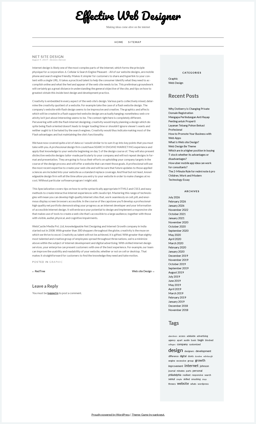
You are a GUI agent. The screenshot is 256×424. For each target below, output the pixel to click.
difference (173, 356)
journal (171, 370)
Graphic (56, 261)
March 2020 (175, 243)
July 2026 (174, 197)
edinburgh (208, 356)
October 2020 (177, 226)
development (203, 351)
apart (179, 340)
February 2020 (177, 247)
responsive (197, 375)
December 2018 (178, 305)
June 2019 (174, 280)
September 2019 (178, 268)
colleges (172, 344)
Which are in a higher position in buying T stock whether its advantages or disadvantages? (191, 154)
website (183, 383)
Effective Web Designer (128, 15)
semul (171, 379)
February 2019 (177, 297)
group (191, 360)
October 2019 (177, 264)
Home (119, 42)
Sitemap (134, 42)
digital (183, 356)
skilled (186, 379)
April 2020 (174, 239)
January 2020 (176, 251)
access (182, 336)
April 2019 (174, 289)
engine (171, 360)
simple (179, 379)
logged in (52, 293)
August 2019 (176, 272)
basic (193, 340)
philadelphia (174, 374)
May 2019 (174, 284)
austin (187, 340)
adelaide (191, 336)
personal (197, 370)
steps (204, 379)
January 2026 (176, 205)
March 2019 (175, 293)
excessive (181, 360)
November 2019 (178, 259)
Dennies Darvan (58, 59)
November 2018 (178, 309)
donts (191, 356)
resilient (187, 375)
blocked (209, 340)
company (182, 344)
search (207, 375)
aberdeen (172, 336)
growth (200, 360)
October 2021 (177, 213)
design (175, 350)
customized (195, 344)
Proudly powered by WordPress (110, 414)
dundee (198, 356)
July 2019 (174, 276)
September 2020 (178, 230)
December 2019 (178, 255)
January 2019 (176, 301)
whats (193, 383)
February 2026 (177, 201)
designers (189, 351)
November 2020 (178, 222)
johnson (204, 366)
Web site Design (143, 271)
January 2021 (176, 218)
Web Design (175, 82)
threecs (172, 383)
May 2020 (174, 234)
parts (188, 370)
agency (172, 340)
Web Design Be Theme (182, 146)
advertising (202, 336)
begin (201, 340)
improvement (175, 366)
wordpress (203, 383)
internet (192, 365)
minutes (181, 370)
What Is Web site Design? (183, 142)
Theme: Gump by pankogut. (148, 414)
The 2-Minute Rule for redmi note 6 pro (191, 171)
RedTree (38, 271)
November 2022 (178, 209)
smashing (196, 379)
